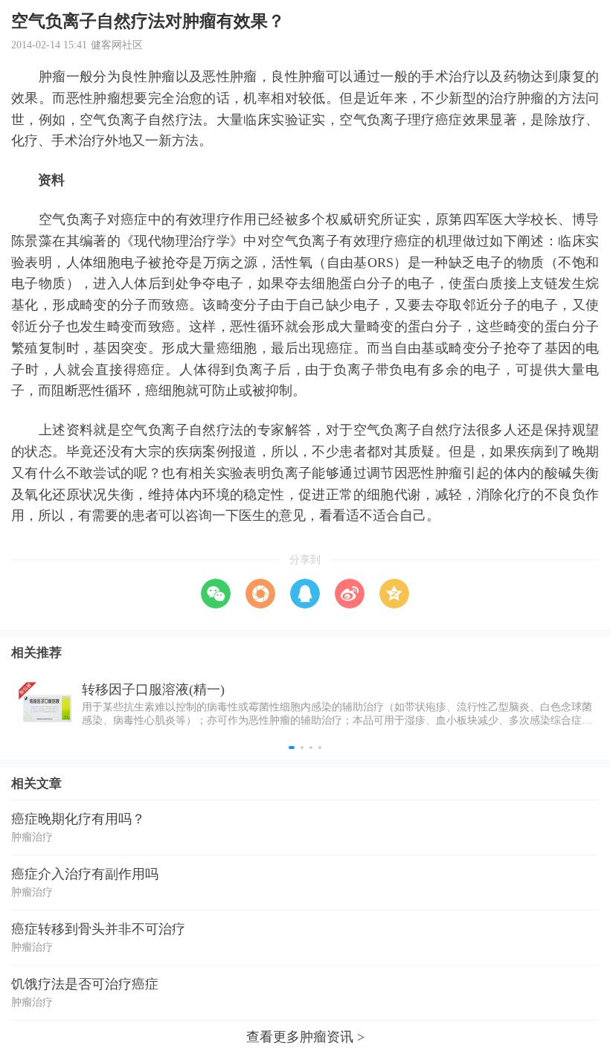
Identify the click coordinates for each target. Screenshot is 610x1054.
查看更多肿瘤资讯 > (305, 1036)
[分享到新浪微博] (350, 593)
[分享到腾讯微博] (305, 593)
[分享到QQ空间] (394, 593)
